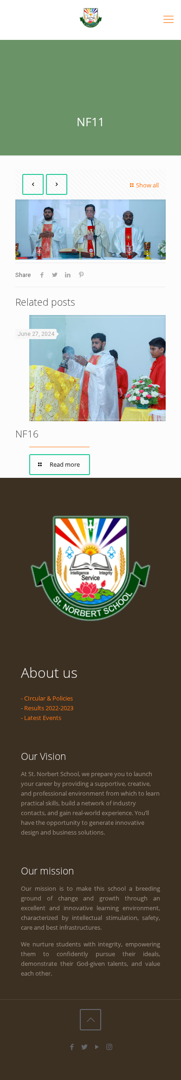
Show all (147, 185)
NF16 (27, 433)
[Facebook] (72, 1046)
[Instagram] (109, 1046)
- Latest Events (41, 718)
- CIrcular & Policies (47, 698)
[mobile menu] (168, 18)
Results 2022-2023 (48, 708)
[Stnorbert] (90, 17)
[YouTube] (97, 1046)
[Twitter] (84, 1046)
